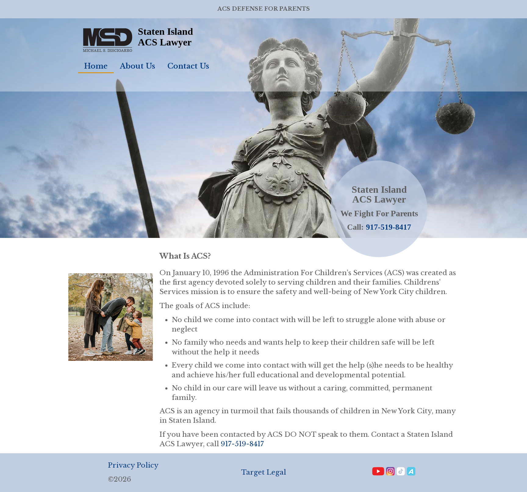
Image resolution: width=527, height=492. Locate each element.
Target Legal (263, 472)
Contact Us (188, 66)
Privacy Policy (133, 465)
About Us (137, 66)
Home (96, 66)
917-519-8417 (388, 227)
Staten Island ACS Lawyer (165, 37)
